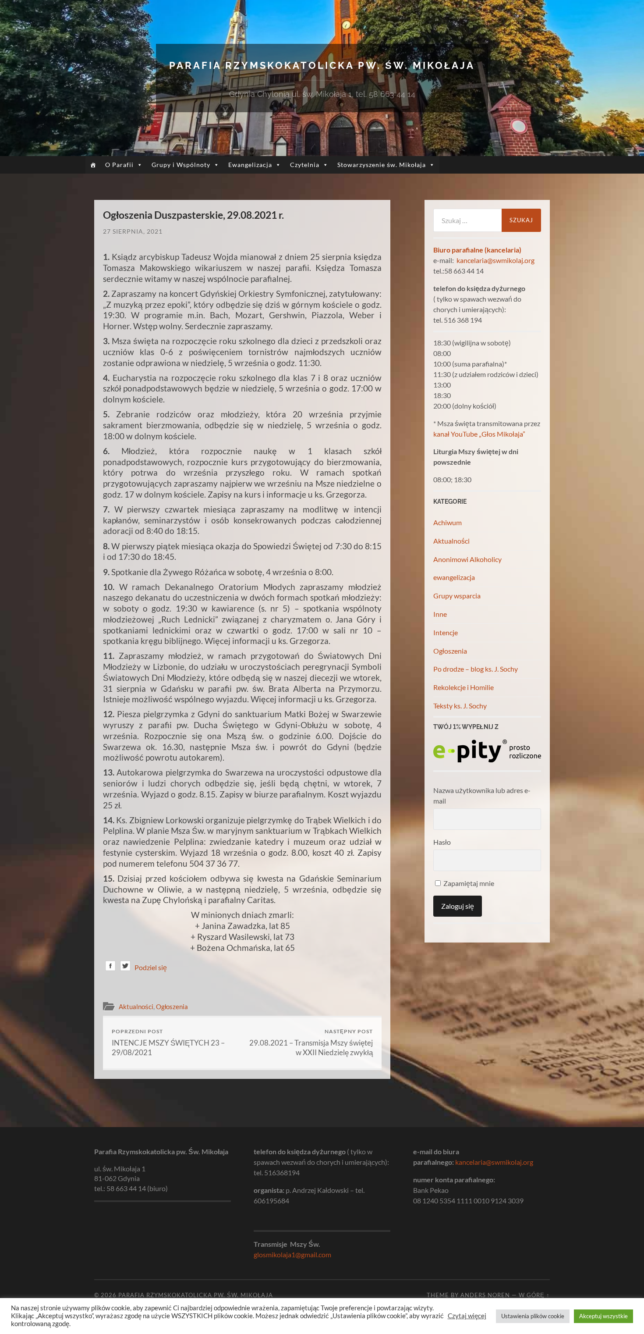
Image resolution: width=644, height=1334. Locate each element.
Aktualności (136, 1006)
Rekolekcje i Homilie (463, 687)
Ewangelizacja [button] (250, 164)
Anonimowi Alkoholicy (467, 559)
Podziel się (150, 967)
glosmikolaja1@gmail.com (292, 1254)
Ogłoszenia (172, 1006)
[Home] (93, 165)
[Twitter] (125, 967)
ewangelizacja (454, 577)
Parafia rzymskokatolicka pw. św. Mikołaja (322, 65)
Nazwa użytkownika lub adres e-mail (482, 795)
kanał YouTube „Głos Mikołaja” (479, 434)
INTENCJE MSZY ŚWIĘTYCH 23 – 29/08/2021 (168, 1042)
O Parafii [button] (119, 164)
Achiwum (447, 522)
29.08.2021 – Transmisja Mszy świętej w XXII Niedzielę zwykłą (311, 1042)
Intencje (445, 632)
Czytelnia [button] (304, 164)
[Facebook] (110, 967)
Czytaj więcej (467, 1316)
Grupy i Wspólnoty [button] (181, 164)
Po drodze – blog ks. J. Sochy (475, 669)
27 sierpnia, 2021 (133, 231)
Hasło (442, 842)
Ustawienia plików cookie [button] (532, 1316)
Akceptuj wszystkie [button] (603, 1316)
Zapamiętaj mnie (468, 883)
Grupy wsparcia (457, 595)
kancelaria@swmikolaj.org (495, 260)
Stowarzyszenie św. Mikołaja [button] (381, 164)
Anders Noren (485, 1294)
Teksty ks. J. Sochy (460, 705)
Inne (440, 614)
